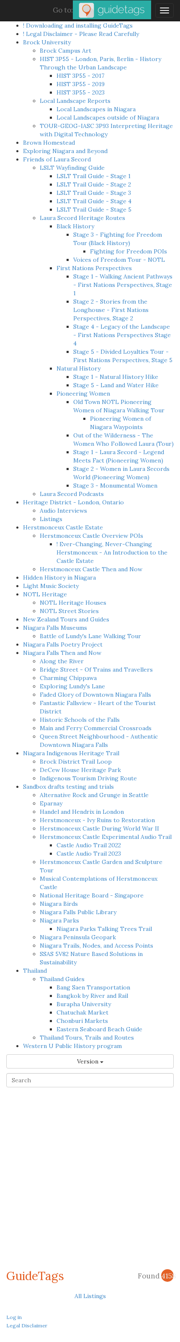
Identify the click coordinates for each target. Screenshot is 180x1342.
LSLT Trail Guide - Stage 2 (94, 184)
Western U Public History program (72, 1046)
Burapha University (84, 1004)
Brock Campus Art (65, 50)
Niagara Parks (59, 920)
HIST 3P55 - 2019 (81, 84)
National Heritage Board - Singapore (92, 895)
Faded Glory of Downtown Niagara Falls (95, 694)
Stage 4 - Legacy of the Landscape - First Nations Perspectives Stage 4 (122, 335)
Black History (75, 226)
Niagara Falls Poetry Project (63, 644)
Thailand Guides (62, 979)
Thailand (35, 970)
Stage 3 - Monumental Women (115, 485)
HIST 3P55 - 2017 (80, 75)
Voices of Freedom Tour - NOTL (119, 259)
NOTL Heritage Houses (73, 602)
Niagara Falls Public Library (78, 912)
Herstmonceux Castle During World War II (99, 828)
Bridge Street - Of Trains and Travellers (96, 669)
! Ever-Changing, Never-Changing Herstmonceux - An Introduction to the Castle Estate (112, 552)
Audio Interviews (63, 510)
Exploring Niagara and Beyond (65, 151)
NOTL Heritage (45, 594)
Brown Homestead (49, 142)
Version (88, 1061)
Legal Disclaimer (26, 1325)
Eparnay (51, 803)
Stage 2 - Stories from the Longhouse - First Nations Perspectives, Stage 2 (111, 310)
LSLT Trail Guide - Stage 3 (94, 193)
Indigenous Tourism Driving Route (88, 778)
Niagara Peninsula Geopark (78, 937)
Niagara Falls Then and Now (62, 653)
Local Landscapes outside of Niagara (108, 117)
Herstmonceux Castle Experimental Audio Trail (106, 837)
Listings (51, 519)
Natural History (78, 368)
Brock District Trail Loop (76, 761)
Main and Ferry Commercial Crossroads (96, 728)
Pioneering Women (83, 393)
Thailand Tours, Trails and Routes (87, 1037)
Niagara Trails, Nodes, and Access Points (96, 945)
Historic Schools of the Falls (80, 719)
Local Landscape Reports (75, 101)
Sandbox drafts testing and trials (68, 786)
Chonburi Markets (82, 1021)
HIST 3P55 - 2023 (81, 92)
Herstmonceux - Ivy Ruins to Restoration (97, 820)
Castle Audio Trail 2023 (89, 853)
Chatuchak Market (82, 1012)
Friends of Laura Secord (57, 159)
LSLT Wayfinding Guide (72, 167)
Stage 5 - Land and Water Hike (116, 385)
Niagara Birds (59, 903)
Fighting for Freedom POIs (128, 251)
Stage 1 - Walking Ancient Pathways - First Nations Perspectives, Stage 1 (122, 285)
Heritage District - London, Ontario (73, 502)
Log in (14, 1317)
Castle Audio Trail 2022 (89, 845)
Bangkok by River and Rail (92, 995)
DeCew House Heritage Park (80, 770)
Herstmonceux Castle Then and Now (91, 569)
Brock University (47, 42)
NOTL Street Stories (69, 611)
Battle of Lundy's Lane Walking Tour (90, 636)
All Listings (90, 1296)
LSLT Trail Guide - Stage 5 (94, 209)
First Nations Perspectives (94, 268)
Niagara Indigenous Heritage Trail (71, 753)
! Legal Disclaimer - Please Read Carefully (81, 34)
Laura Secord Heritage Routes (82, 218)
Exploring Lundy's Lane (72, 686)
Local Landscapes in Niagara (96, 109)
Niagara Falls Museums (55, 627)
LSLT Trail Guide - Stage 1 (94, 176)
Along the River (62, 661)
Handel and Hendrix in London (82, 811)
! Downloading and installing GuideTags (78, 25)
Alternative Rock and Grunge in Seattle (94, 795)
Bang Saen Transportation (93, 987)
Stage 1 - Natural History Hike (115, 377)
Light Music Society (51, 586)
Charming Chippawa (68, 678)
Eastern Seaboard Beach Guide (99, 1029)
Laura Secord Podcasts (72, 494)
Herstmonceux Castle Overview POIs (91, 535)
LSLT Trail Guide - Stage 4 (94, 201)
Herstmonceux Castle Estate (63, 527)
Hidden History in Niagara (59, 577)
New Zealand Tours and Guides (66, 619)
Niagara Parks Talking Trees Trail (104, 929)
